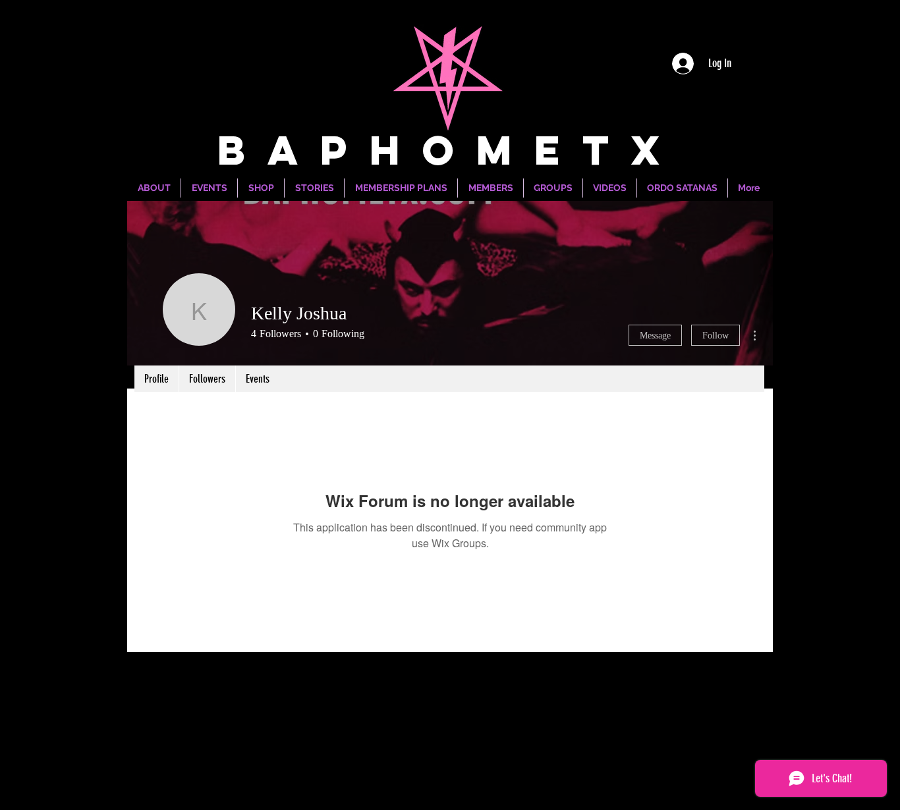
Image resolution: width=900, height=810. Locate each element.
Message (655, 335)
